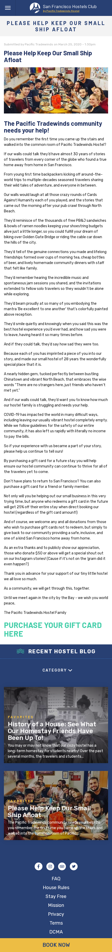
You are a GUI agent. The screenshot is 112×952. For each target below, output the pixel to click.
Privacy (56, 914)
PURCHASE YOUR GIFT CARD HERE (53, 629)
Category (54, 670)
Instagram (50, 866)
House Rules (56, 887)
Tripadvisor (62, 866)
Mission (56, 905)
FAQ (56, 879)
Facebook (38, 866)
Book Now (56, 945)
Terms (56, 923)
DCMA (56, 932)
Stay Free (56, 896)
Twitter (74, 866)
